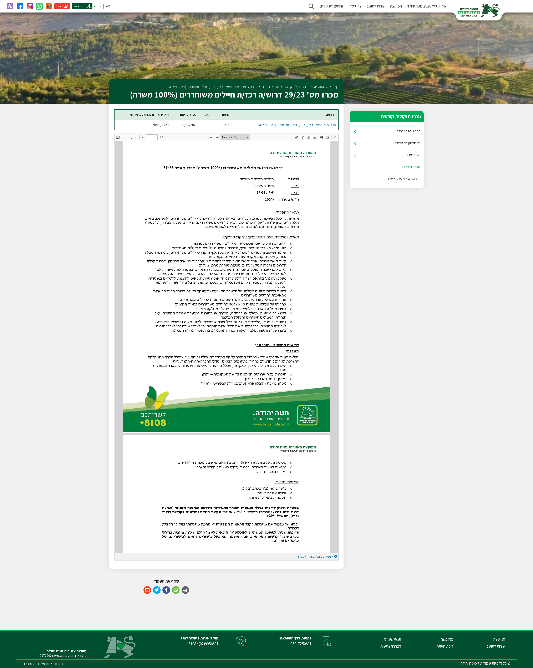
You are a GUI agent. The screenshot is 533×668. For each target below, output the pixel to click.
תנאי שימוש (392, 639)
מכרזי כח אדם (411, 167)
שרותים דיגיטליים (332, 6)
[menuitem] (424, 6)
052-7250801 (300, 643)
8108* (191, 643)
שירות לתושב (375, 6)
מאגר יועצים (413, 155)
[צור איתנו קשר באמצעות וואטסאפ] (39, 6)
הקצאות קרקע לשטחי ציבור (403, 178)
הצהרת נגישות (390, 646)
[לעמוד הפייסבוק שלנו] (20, 6)
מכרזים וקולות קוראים (407, 143)
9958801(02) (208, 643)
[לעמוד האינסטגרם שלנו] (30, 6)
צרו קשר (355, 6)
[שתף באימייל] (147, 590)
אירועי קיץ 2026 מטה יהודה (426, 6)
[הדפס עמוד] (185, 590)
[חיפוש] (311, 6)
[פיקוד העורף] (48, 6)
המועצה (396, 6)
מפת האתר (445, 646)
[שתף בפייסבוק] (166, 590)
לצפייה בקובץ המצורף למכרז (315, 556)
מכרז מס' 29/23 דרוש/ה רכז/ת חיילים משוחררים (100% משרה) (297, 125)
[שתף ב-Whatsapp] (175, 590)
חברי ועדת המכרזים (408, 131)
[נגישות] (10, 6)
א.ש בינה (29, 663)
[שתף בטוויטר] (156, 590)
